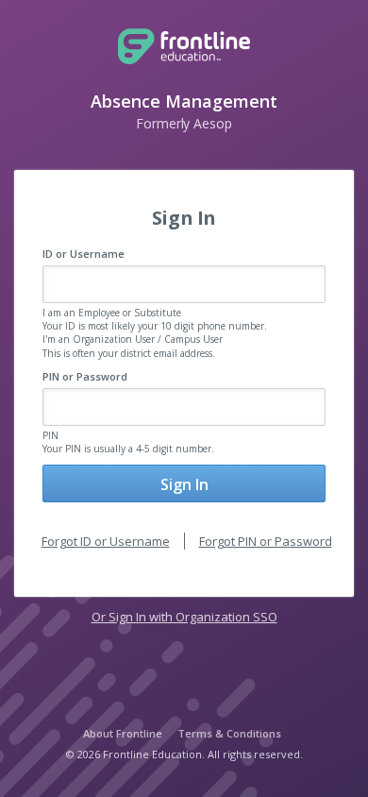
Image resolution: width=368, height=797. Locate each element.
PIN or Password (84, 376)
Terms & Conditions (229, 733)
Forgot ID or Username (106, 541)
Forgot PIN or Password (265, 541)
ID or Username (83, 253)
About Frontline (122, 733)
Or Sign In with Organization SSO (184, 616)
